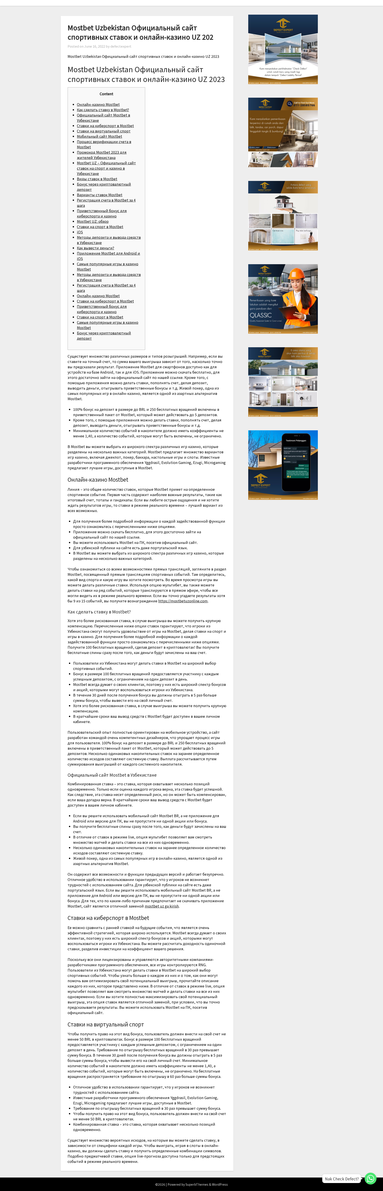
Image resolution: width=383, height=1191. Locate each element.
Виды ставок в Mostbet (97, 178)
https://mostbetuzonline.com (183, 600)
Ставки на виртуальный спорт (104, 131)
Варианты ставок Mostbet (99, 194)
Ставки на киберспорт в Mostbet (105, 125)
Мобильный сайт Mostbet (99, 136)
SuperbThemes (197, 1184)
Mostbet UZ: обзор (93, 221)
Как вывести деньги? (95, 247)
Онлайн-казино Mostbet (98, 104)
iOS (80, 232)
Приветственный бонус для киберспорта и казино (102, 213)
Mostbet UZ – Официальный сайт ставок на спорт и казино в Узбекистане (106, 168)
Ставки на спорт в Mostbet (100, 226)
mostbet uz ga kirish (162, 906)
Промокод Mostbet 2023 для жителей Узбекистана (102, 154)
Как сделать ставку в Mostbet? (103, 109)
